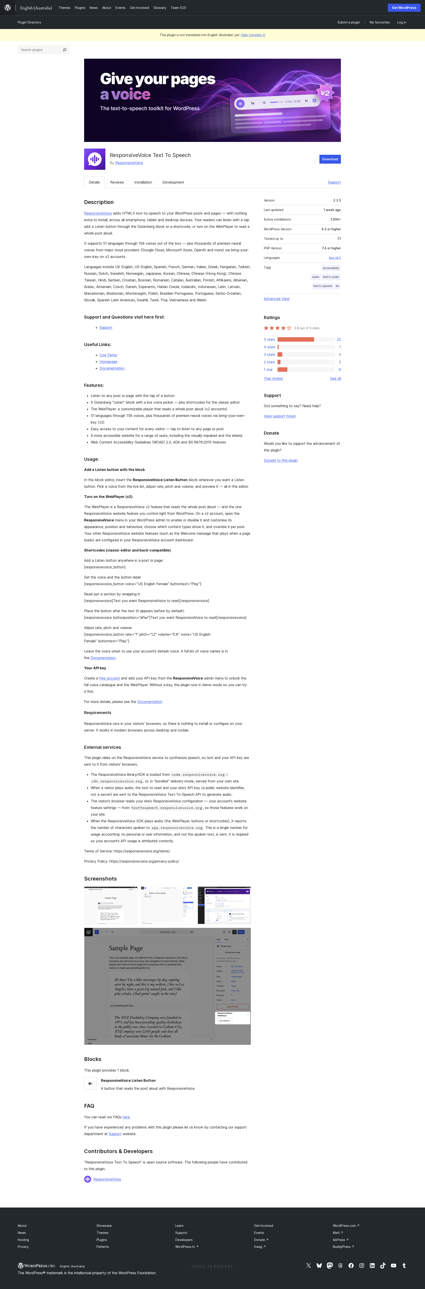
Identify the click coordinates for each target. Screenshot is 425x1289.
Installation (143, 182)
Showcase (104, 1225)
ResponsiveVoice (129, 163)
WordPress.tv (187, 1246)
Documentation (112, 368)
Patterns (103, 1246)
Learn (179, 1225)
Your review (273, 378)
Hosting (23, 1240)
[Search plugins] (64, 49)
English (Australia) (72, 1266)
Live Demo (108, 355)
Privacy (23, 1246)
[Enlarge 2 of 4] (188, 892)
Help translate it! (253, 35)
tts (337, 286)
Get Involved (263, 1225)
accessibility (331, 268)
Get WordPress (404, 8)
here (126, 1117)
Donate (261, 1240)
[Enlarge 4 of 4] (245, 933)
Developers (184, 1240)
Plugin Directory (29, 22)
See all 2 (335, 257)
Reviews (117, 182)
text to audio (331, 277)
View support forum (280, 416)
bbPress (341, 1240)
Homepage (108, 361)
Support (334, 182)
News (22, 1233)
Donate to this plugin (281, 460)
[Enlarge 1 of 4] (131, 892)
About (22, 1225)
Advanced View (277, 298)
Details (94, 182)
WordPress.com (346, 1225)
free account (109, 678)
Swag (260, 1246)
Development (173, 182)
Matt (338, 1233)
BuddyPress (343, 1246)
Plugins (102, 1240)
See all (335, 378)
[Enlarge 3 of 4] (245, 892)
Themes (102, 1233)
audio (315, 277)
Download (330, 159)
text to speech (322, 286)
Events (259, 1233)
